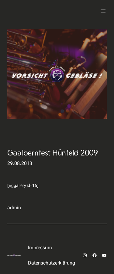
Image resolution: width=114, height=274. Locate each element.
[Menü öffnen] (103, 11)
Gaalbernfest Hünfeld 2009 (52, 152)
